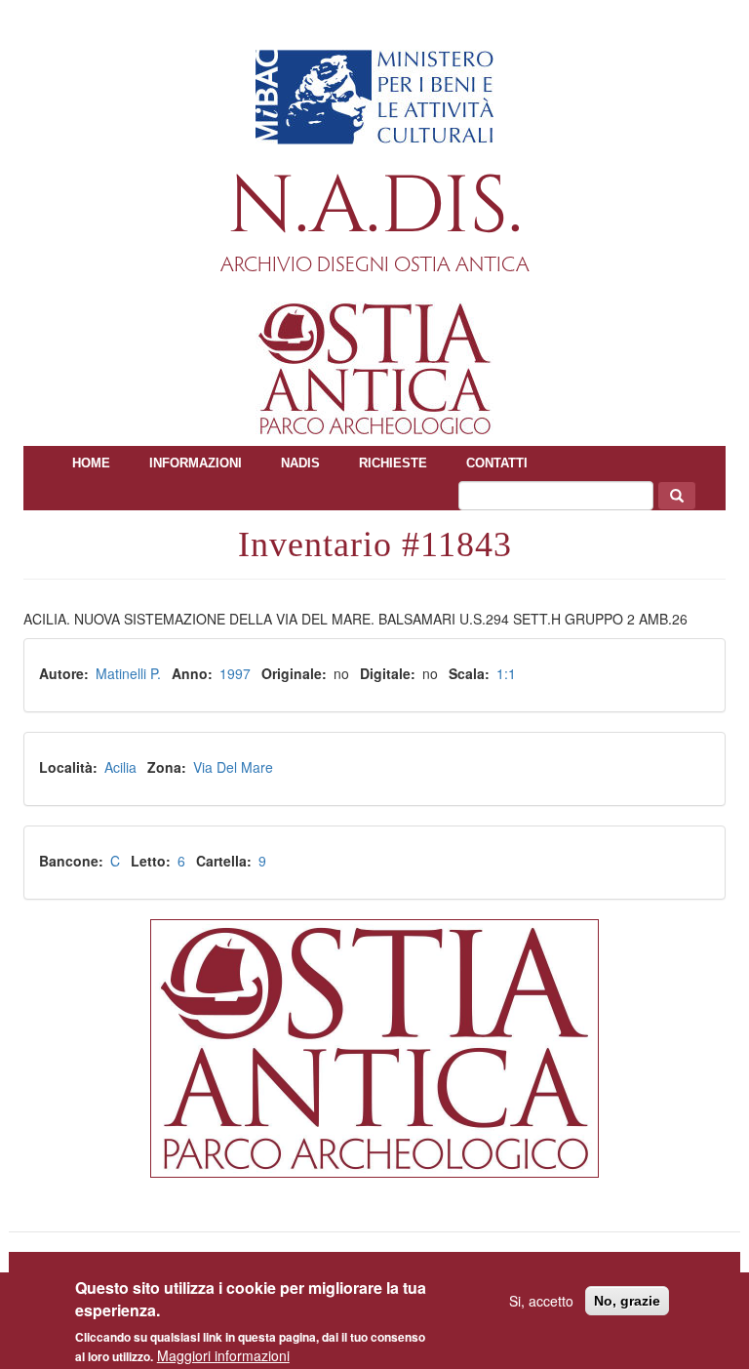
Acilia (120, 767)
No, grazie (627, 1301)
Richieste (393, 463)
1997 (235, 673)
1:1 (506, 673)
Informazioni (195, 463)
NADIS (300, 463)
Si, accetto (541, 1300)
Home (91, 463)
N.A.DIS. (375, 207)
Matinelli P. (128, 673)
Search (676, 495)
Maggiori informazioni (223, 1355)
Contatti (497, 463)
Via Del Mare (233, 767)
